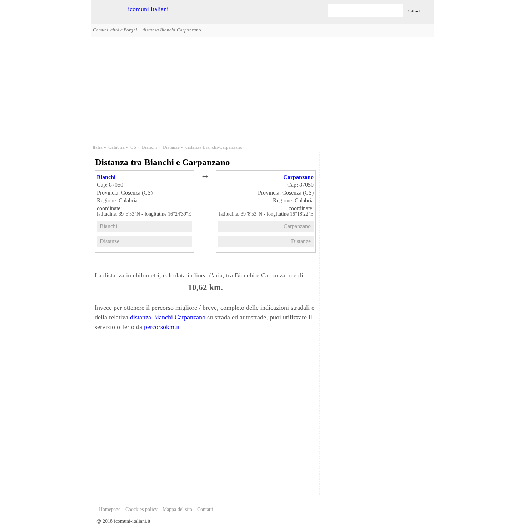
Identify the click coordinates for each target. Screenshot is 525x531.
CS (133, 147)
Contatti (205, 509)
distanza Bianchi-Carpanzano (213, 147)
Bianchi (149, 147)
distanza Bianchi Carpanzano (167, 317)
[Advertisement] (262, 90)
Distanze (171, 147)
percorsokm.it (162, 326)
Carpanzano (298, 177)
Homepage (109, 509)
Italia (97, 147)
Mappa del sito (177, 509)
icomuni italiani (148, 9)
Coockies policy (141, 509)
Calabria (116, 147)
